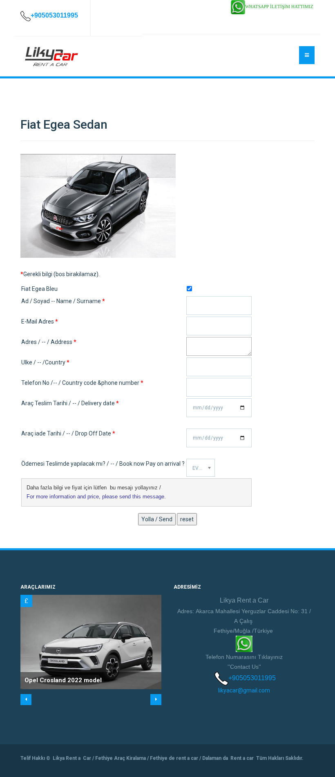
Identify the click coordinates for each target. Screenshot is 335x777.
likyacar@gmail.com (244, 690)
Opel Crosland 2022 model (63, 680)
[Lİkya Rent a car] (51, 57)
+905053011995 (252, 677)
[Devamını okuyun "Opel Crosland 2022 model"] (90, 642)
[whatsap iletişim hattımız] (238, 6)
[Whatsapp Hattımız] (244, 643)
